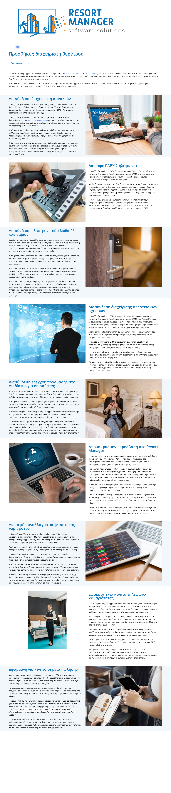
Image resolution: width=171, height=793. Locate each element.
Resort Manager (71, 73)
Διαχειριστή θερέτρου (37, 120)
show (27, 63)
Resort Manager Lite (95, 73)
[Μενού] (17, 47)
